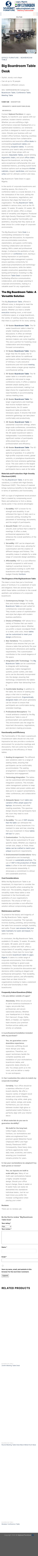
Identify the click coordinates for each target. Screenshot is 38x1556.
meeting (31, 364)
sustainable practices (23, 860)
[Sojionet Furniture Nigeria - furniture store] (19, 6)
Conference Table (23, 92)
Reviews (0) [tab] (6, 110)
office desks (29, 141)
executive (5, 312)
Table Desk (15, 275)
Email (4, 1257)
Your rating (6, 1223)
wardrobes (20, 171)
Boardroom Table (8, 92)
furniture (22, 574)
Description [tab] (15, 102)
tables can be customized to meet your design (20, 634)
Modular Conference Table (11, 1524)
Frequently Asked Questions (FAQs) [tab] (16, 106)
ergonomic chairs (8, 157)
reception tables (17, 147)
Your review (7, 1229)
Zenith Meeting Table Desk (11, 1365)
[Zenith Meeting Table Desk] (19, 1344)
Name (4, 1247)
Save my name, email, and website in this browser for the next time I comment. (17, 1270)
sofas (4, 174)
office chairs (30, 157)
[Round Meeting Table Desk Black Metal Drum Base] (19, 1423)
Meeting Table (7, 95)
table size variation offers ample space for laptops (19, 802)
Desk (24, 232)
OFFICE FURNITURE (10, 58)
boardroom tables (19, 144)
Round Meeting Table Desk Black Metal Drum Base (19, 1445)
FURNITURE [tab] (5, 102)
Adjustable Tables (16, 155)
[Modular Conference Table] (19, 1502)
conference (17, 254)
